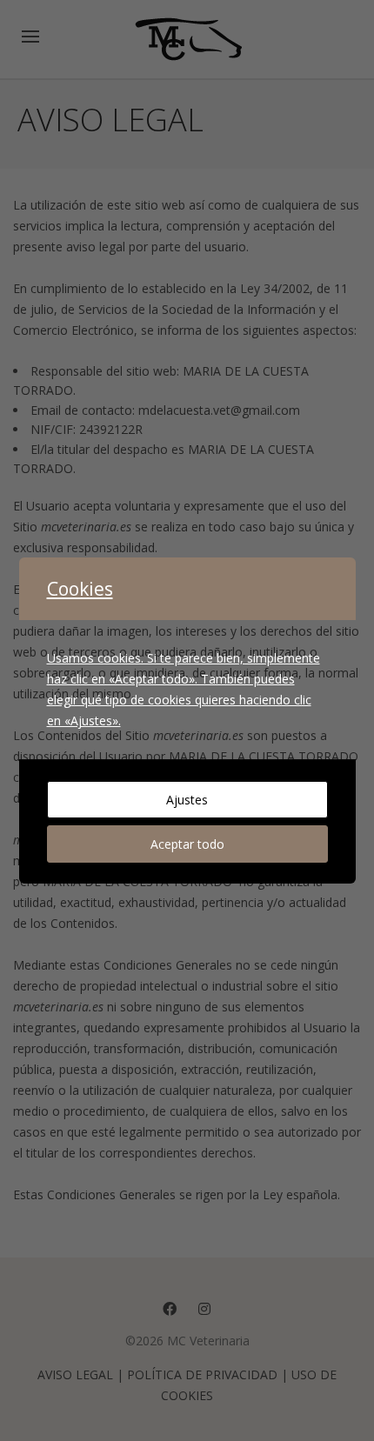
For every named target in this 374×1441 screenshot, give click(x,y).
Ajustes (187, 799)
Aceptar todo (187, 844)
